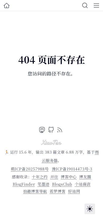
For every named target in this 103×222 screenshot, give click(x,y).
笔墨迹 (43, 184)
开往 (54, 176)
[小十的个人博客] (6, 5)
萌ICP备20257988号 (30, 168)
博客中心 (69, 176)
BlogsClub (62, 184)
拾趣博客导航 (35, 191)
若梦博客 (57, 191)
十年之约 (40, 176)
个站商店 (83, 184)
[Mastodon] (42, 131)
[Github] (51, 131)
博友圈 (85, 176)
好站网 (74, 191)
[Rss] (60, 131)
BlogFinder (24, 184)
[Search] (85, 5)
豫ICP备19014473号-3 (72, 168)
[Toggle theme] (90, 209)
